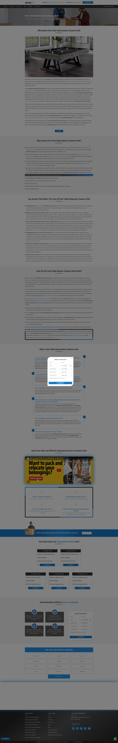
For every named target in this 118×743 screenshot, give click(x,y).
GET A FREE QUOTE (60, 383)
